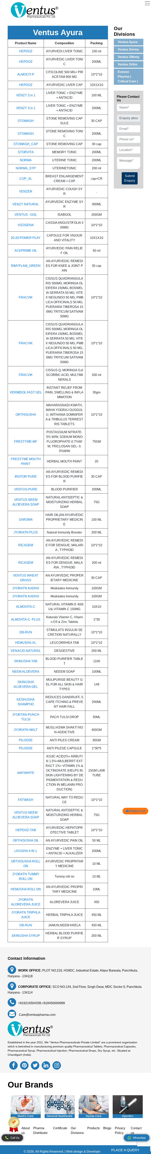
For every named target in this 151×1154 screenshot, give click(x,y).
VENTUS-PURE (25, 489)
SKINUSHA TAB (25, 661)
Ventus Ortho (127, 64)
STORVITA (26, 152)
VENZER (25, 191)
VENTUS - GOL (26, 214)
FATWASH (25, 799)
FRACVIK (26, 297)
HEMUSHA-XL (25, 642)
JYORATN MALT (26, 729)
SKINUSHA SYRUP (26, 935)
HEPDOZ (25, 51)
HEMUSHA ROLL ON (26, 889)
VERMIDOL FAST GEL (26, 392)
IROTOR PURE (26, 476)
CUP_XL (25, 178)
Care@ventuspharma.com (36, 1014)
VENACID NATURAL (26, 650)
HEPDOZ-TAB (26, 830)
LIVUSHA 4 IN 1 (25, 851)
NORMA (26, 160)
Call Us (14, 1137)
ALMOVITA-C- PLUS (25, 619)
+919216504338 (29, 1003)
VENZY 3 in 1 (25, 95)
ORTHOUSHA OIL (26, 840)
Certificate (60, 1128)
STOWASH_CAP (26, 144)
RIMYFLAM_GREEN (26, 265)
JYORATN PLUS (26, 532)
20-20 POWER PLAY (26, 237)
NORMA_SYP (26, 168)
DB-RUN (25, 632)
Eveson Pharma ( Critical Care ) (128, 76)
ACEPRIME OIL (26, 250)
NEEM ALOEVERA (25, 671)
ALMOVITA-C (25, 606)
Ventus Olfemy (128, 57)
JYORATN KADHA (25, 588)
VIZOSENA (26, 225)
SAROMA (26, 519)
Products (93, 1128)
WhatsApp (139, 1137)
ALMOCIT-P (25, 74)
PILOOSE (26, 740)
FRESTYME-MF (25, 441)
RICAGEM (25, 545)
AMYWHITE (25, 773)
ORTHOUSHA (26, 414)
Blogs (107, 1128)
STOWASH (26, 120)
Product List (137, 811)
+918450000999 (53, 1003)
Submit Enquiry (129, 178)
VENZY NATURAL (25, 204)
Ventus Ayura (128, 42)
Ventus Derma (128, 49)
